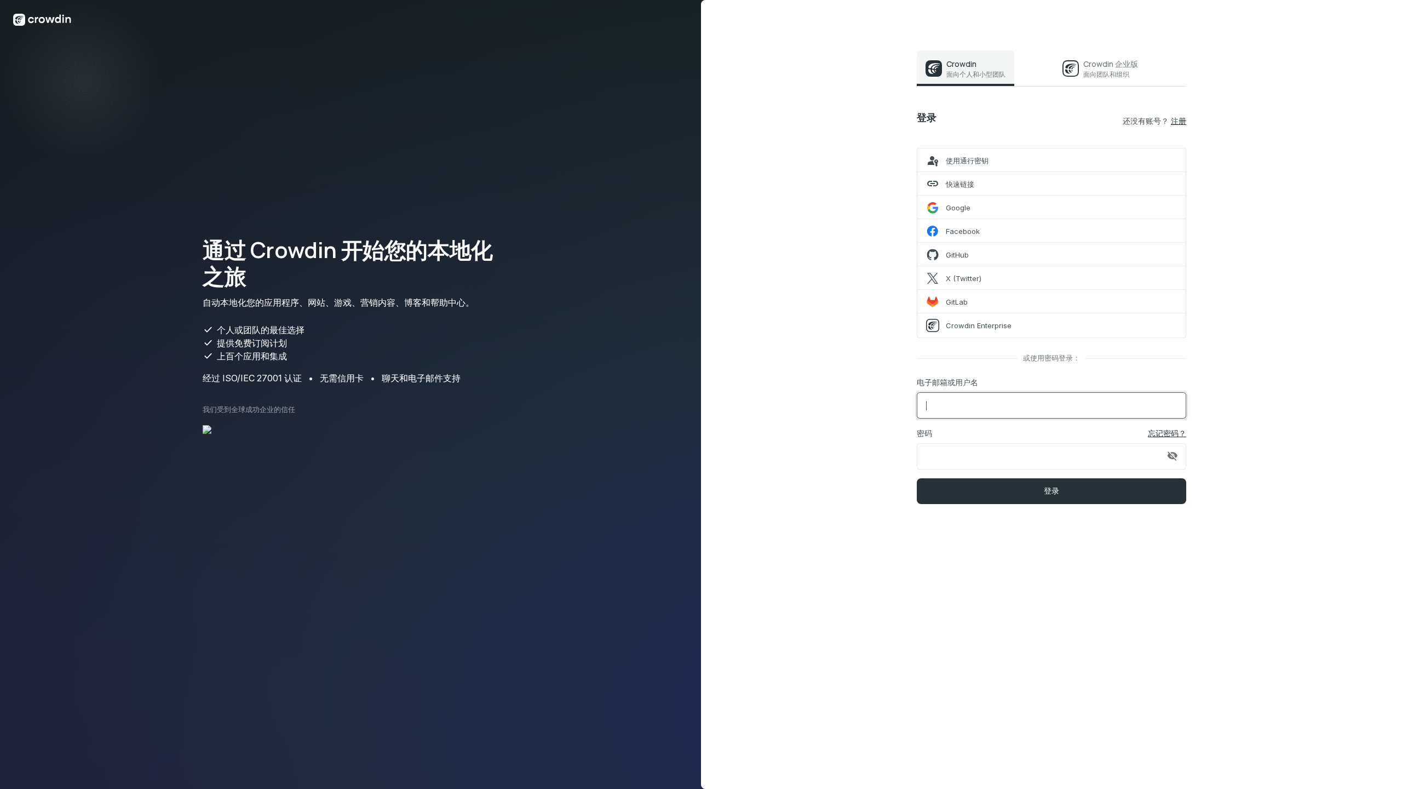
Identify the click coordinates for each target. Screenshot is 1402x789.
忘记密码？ (1167, 433)
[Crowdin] (42, 19)
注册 (1178, 120)
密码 (924, 433)
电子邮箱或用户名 (947, 382)
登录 (1052, 490)
